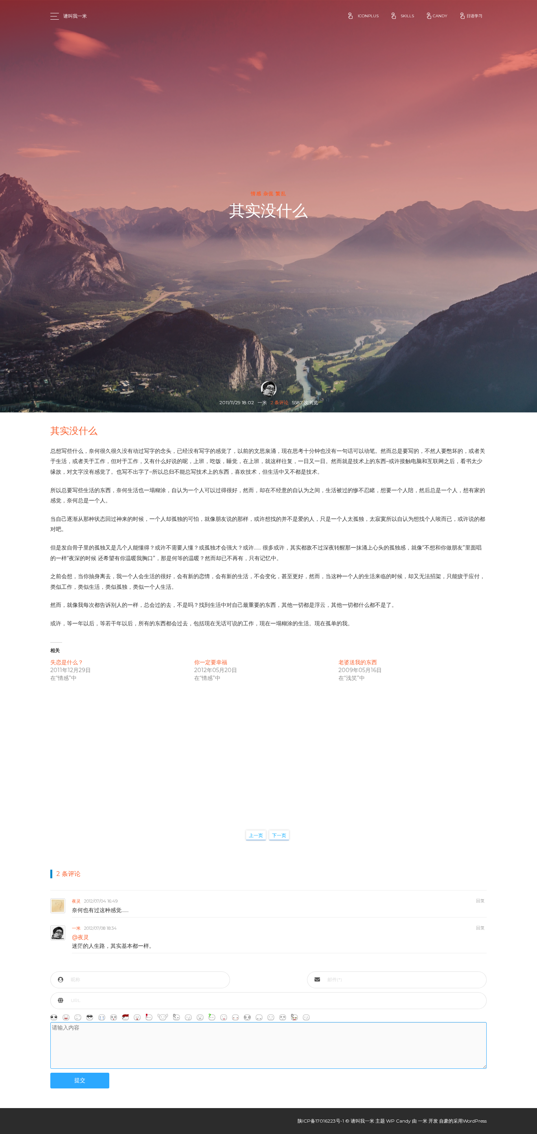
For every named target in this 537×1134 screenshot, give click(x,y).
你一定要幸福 (210, 662)
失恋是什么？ (66, 662)
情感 (256, 193)
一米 (76, 928)
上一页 (256, 835)
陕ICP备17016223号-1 (321, 1121)
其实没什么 (73, 430)
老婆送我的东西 (357, 662)
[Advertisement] (268, 748)
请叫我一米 (75, 16)
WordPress (475, 1121)
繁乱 (281, 193)
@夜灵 (80, 937)
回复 (480, 900)
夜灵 (76, 901)
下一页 (279, 835)
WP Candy (398, 1121)
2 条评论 (279, 402)
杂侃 (268, 193)
